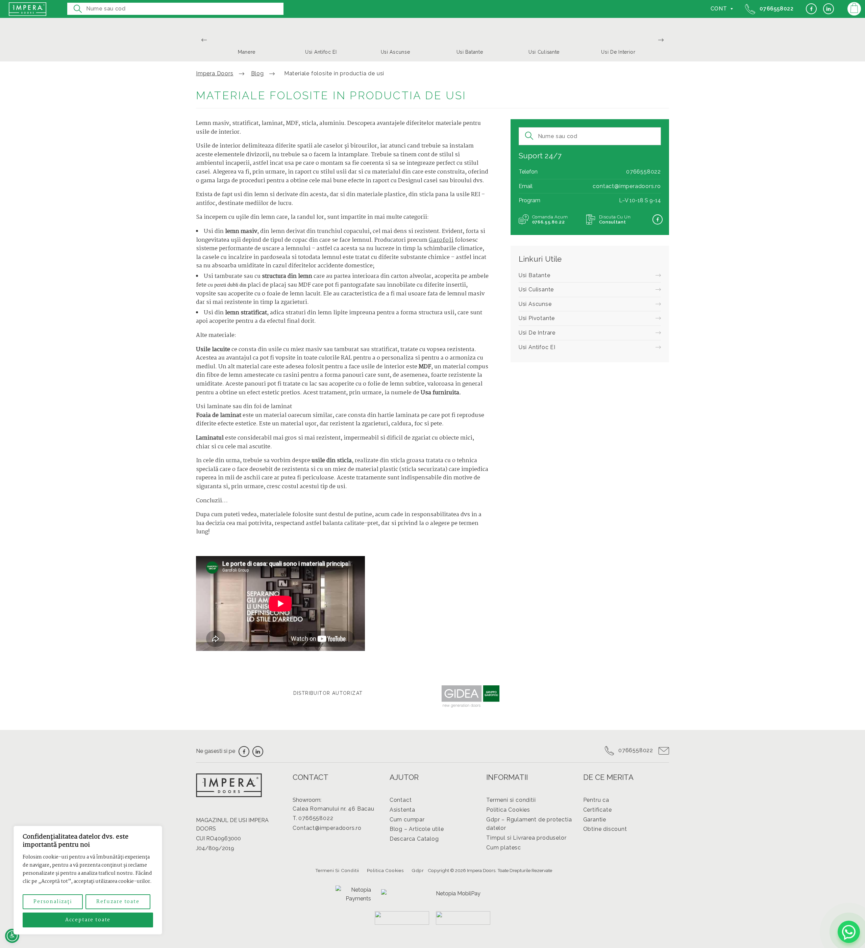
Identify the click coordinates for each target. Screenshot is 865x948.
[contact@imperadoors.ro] (661, 750)
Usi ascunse (535, 304)
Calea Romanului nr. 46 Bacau (333, 809)
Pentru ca (596, 800)
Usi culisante (536, 289)
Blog (257, 73)
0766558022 (776, 8)
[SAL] (463, 918)
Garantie (594, 819)
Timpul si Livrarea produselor (526, 838)
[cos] (854, 9)
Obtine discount (605, 829)
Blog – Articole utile (417, 829)
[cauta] (78, 7)
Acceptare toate (87, 920)
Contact (401, 800)
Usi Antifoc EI (537, 347)
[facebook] (811, 9)
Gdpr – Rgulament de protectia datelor (529, 824)
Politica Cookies (508, 810)
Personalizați (52, 902)
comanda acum (550, 219)
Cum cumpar (407, 819)
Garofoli (441, 240)
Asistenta (402, 810)
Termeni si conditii (511, 800)
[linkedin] (828, 9)
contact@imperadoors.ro (627, 186)
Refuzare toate (117, 902)
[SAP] (402, 918)
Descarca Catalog (414, 839)
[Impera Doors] (27, 9)
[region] (88, 880)
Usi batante (534, 275)
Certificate (597, 810)
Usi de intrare (537, 333)
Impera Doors (214, 73)
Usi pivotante (537, 318)
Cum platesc (503, 847)
